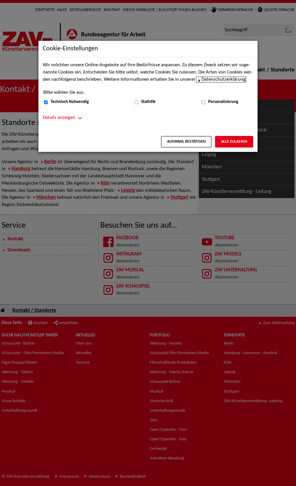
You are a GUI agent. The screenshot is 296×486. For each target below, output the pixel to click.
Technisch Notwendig (70, 102)
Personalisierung (223, 102)
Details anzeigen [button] (59, 117)
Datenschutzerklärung (223, 79)
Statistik (148, 102)
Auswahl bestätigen (186, 141)
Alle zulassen (234, 141)
